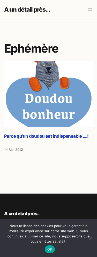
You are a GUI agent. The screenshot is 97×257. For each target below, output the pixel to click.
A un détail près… (27, 9)
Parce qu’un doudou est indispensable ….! (46, 136)
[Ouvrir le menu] (90, 10)
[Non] (90, 238)
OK (49, 249)
